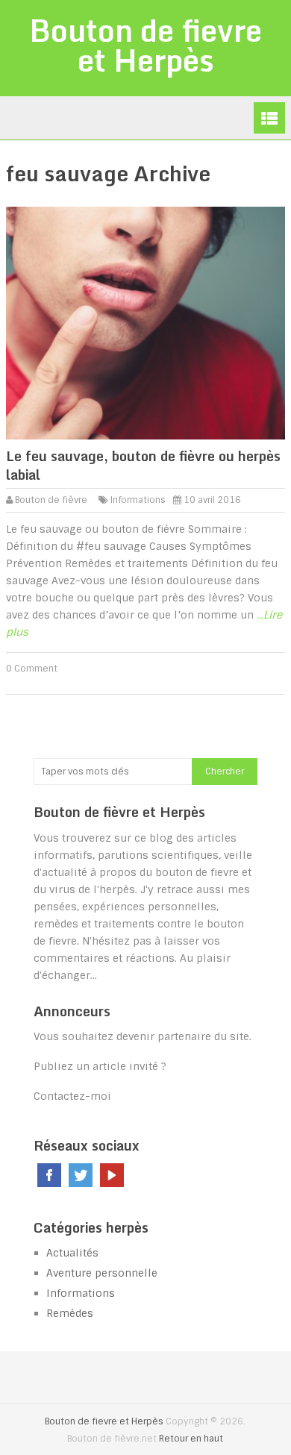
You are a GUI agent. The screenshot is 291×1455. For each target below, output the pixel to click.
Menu (269, 118)
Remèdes (69, 1313)
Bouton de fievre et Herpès (145, 45)
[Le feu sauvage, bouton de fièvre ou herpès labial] (145, 323)
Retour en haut (191, 1439)
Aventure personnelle (101, 1273)
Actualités (72, 1253)
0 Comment (31, 669)
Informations (138, 500)
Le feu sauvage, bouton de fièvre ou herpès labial (143, 465)
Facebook (49, 1175)
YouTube (112, 1175)
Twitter (81, 1175)
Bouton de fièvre (51, 500)
